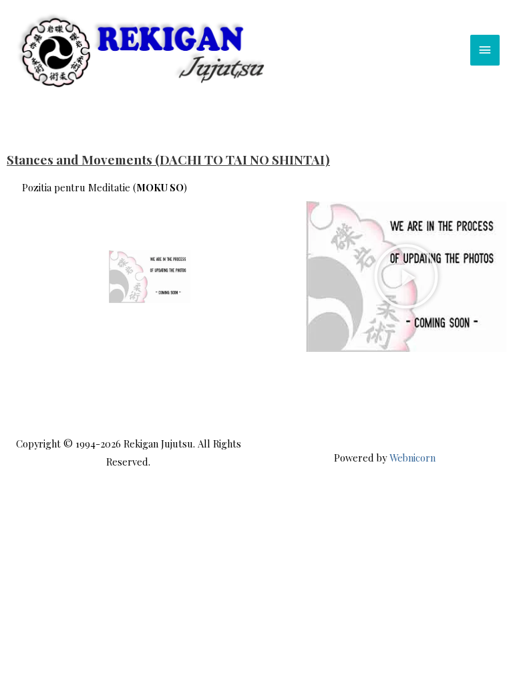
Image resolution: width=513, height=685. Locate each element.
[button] (406, 276)
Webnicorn (412, 457)
